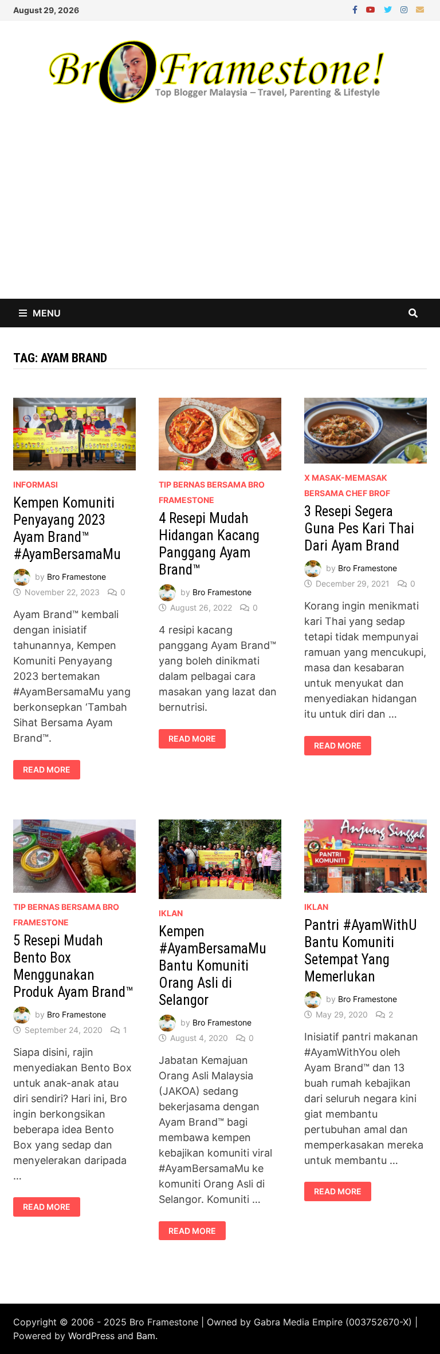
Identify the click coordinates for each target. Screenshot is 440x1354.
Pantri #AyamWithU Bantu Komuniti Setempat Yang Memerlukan (360, 951)
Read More (51, 769)
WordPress (91, 1335)
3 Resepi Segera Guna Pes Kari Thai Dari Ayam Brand (359, 528)
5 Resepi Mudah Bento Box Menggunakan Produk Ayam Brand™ (73, 966)
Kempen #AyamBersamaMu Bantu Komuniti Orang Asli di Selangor (212, 965)
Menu (47, 313)
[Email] (420, 9)
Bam (145, 1335)
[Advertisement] (220, 213)
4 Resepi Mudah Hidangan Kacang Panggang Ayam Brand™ (209, 544)
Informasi (35, 484)
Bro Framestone (76, 576)
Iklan (171, 913)
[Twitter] (389, 9)
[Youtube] (372, 9)
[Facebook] (356, 9)
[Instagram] (405, 9)
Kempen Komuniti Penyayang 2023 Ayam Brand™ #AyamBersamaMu (67, 528)
